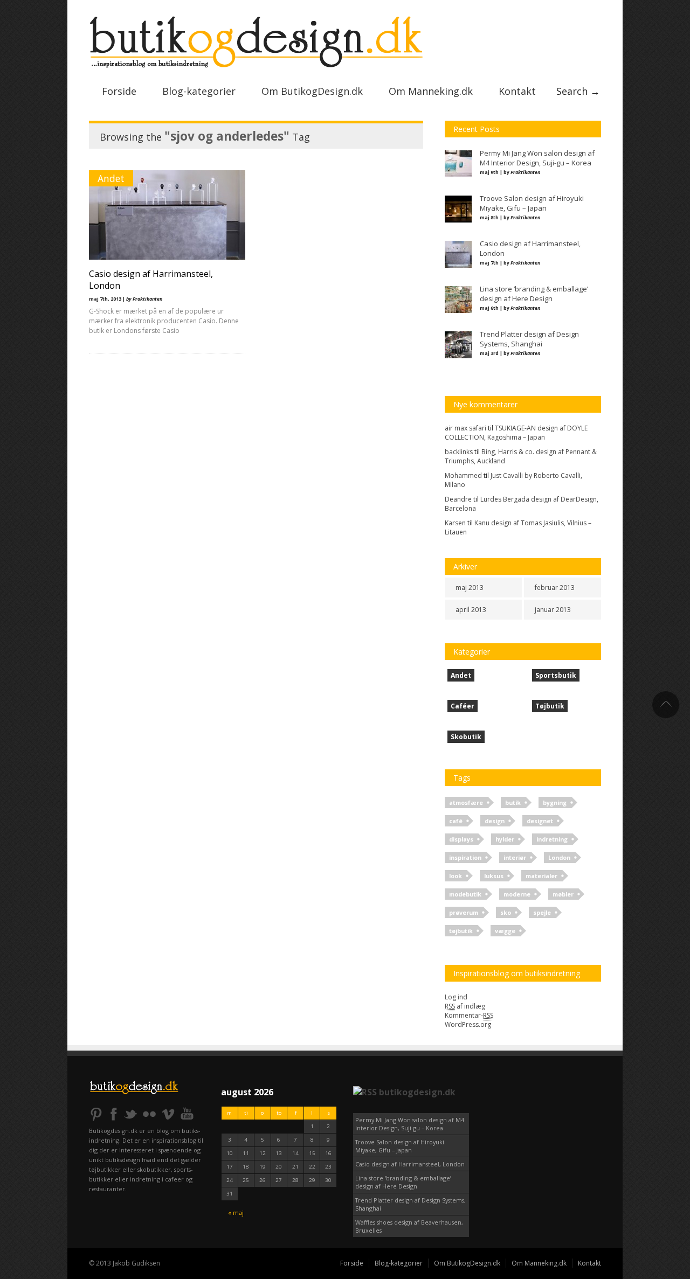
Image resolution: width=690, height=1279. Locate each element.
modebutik (465, 894)
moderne (516, 894)
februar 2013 (555, 587)
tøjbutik (461, 931)
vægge (505, 931)
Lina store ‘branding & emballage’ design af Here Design (403, 1182)
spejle (542, 912)
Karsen (455, 522)
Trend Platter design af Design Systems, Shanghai (410, 1204)
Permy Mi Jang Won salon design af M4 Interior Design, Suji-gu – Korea (409, 1124)
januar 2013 (553, 609)
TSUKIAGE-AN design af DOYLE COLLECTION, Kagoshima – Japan (516, 432)
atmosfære (466, 802)
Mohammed (463, 475)
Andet (111, 178)
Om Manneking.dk (431, 91)
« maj (236, 1212)
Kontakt (517, 91)
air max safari (465, 428)
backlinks (459, 451)
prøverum (463, 912)
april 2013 (471, 609)
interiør (514, 857)
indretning (552, 839)
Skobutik (466, 736)
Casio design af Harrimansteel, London (410, 1164)
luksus (493, 876)
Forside (119, 91)
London (559, 857)
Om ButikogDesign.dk (312, 91)
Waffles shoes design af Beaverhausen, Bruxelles (409, 1226)
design (495, 821)
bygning (555, 802)
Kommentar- (469, 1015)
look (455, 876)
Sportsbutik (555, 675)
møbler (563, 894)
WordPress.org (468, 1024)
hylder (504, 839)
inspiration (465, 857)
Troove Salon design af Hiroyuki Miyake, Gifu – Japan (399, 1146)
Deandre (458, 499)
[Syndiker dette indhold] (365, 1092)
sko (505, 912)
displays (461, 839)
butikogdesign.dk (417, 1092)
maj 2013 (470, 587)
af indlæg (465, 1006)
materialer (541, 876)
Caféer (462, 706)
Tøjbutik (549, 706)
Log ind (456, 997)
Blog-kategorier (199, 91)
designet (540, 821)
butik (513, 802)
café (456, 821)
